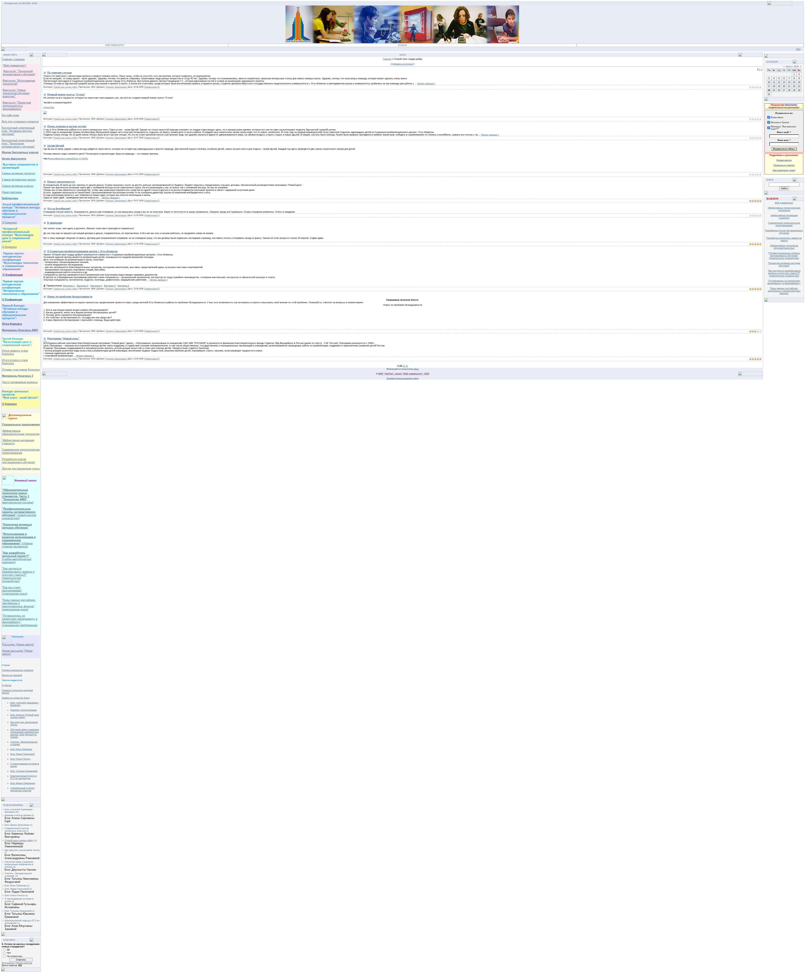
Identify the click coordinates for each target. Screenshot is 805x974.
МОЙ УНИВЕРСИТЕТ (115, 45)
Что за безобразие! (59, 208)
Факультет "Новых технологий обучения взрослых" (16, 93)
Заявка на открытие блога (16, 698)
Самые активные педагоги (18, 173)
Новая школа (784, 160)
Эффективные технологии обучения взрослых (784, 246)
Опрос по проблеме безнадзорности (69, 296)
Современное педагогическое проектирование (21, 451)
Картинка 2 (82, 285)
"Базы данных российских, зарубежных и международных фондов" (19, 604)
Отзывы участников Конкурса (21, 369)
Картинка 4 (110, 285)
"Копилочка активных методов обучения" (17, 526)
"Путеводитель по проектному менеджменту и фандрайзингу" (19, 620)
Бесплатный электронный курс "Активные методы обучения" (18, 131)
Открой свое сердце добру (19, 840)
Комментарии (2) (152, 359)
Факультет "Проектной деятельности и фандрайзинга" (17, 106)
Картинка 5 (123, 285)
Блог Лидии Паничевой (22, 754)
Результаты (8, 963)
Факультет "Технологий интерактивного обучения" (19, 73)
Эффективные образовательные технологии (20, 432)
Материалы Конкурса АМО (20, 330)
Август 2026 (792, 66)
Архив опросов (24, 963)
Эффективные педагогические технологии (784, 209)
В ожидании (54, 222)
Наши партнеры (12, 192)
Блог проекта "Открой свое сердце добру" (24, 716)
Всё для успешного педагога (20, 121)
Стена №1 (48, 107)
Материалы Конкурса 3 (17, 375)
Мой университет (784, 203)
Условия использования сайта (403, 378)
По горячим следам (59, 72)
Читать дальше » (426, 83)
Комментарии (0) (152, 87)
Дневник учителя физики (23, 710)
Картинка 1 (69, 285)
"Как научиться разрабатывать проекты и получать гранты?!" (18, 575)
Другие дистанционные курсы (21, 468)
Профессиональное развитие (17, 670)
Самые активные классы (17, 185)
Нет (9, 953)
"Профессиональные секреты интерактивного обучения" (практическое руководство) (784, 255)
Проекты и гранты (784, 165)
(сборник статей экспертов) (17, 545)
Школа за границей (12, 675)
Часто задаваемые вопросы (20, 382)
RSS (798, 49)
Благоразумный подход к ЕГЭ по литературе (23, 777)
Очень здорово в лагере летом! (66, 126)
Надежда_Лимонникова (116, 87)
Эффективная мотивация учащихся (784, 216)
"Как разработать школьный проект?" (16, 554)
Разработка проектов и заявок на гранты (784, 239)
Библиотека (10, 198)
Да (8, 949)
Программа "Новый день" (63, 338)
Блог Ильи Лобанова (21, 749)
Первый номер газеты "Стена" (66, 94)
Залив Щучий (55, 145)
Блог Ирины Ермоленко (22, 783)
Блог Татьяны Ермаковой (23, 771)
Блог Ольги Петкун (20, 759)
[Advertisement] (787, 369)
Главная (402, 45)
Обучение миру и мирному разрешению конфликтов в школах (19, 864)
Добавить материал (402, 64)
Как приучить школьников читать (22, 850)
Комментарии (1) (152, 215)
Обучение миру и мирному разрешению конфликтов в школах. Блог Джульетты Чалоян (24, 733)
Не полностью (14, 956)
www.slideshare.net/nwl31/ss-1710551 (68, 158)
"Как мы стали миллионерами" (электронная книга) (14, 590)
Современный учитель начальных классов (22, 789)
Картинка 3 (96, 285)
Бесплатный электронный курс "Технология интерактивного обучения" (18, 143)
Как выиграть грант (784, 170)
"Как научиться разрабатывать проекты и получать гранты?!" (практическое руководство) (784, 273)
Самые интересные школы (19, 179)
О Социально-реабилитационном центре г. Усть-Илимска (82, 251)
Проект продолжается (61, 181)
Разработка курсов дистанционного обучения (784, 231)
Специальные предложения (21, 424)
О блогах (7, 685)
